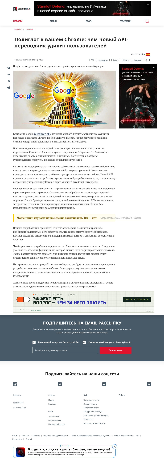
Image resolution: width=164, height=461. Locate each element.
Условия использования (123, 436)
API (92, 60)
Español (29, 439)
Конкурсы (52, 404)
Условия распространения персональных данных (91, 436)
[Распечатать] (8, 87)
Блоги (89, 21)
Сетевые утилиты (90, 404)
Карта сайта (17, 439)
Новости (17, 21)
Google (116, 60)
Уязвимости (18, 403)
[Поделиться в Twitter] (8, 68)
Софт (86, 395)
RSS (137, 436)
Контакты (25, 436)
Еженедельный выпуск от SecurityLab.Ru (109, 342)
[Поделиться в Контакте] (8, 74)
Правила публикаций (56, 424)
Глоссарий (125, 21)
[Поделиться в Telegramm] (8, 81)
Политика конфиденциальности (55, 436)
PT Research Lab (19, 408)
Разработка (88, 419)
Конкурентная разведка (93, 412)
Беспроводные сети (91, 408)
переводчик (103, 60)
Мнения (51, 400)
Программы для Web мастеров (96, 416)
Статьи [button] (53, 21)
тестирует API (42, 133)
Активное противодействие (94, 423)
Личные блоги (53, 416)
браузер (137, 60)
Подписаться (116, 350)
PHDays (122, 395)
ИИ (147, 60)
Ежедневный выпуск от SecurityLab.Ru (58, 342)
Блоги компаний (54, 420)
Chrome (126, 60)
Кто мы (15, 436)
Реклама (64, 446)
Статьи (51, 395)
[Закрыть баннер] (114, 446)
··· (148, 4)
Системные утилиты (91, 400)
